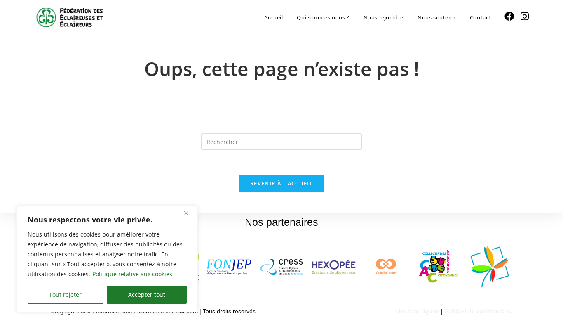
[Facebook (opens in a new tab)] (509, 16)
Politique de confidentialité (478, 311)
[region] (107, 259)
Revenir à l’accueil (281, 183)
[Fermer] (189, 213)
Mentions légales (417, 311)
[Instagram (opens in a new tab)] (524, 16)
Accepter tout (146, 294)
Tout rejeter (65, 294)
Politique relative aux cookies (132, 274)
